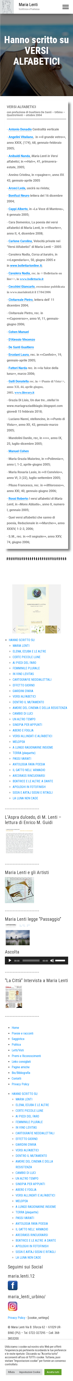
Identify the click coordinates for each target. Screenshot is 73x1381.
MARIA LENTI (21, 646)
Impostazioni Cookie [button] (29, 1372)
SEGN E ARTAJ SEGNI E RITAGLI (33, 792)
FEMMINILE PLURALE (26, 668)
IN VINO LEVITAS (23, 674)
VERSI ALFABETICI (24, 696)
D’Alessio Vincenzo (22, 339)
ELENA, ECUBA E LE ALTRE (29, 651)
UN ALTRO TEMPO (24, 719)
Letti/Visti (18, 1050)
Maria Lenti (28, 4)
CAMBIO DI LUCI (23, 713)
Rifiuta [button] (11, 1372)
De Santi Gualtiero (21, 347)
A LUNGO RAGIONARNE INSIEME (33, 747)
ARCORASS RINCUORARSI (29, 776)
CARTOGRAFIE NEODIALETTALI (32, 679)
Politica (16, 1044)
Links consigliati (21, 1061)
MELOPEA (19, 742)
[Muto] (52, 961)
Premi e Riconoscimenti (26, 1056)
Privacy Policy (20, 1084)
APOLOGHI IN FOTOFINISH (29, 787)
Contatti (16, 1078)
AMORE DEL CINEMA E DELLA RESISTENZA (40, 708)
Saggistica (18, 1039)
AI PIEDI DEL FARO (24, 663)
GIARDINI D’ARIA (23, 691)
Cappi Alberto (18, 209)
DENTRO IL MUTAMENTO (28, 702)
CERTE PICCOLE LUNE (26, 657)
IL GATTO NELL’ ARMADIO (29, 770)
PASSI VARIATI (22, 759)
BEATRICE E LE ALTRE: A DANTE (33, 781)
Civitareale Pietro (21, 300)
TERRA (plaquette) (24, 753)
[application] (36, 960)
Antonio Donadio (20, 129)
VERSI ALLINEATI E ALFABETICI (32, 736)
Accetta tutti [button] (53, 1372)
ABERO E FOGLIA (23, 730)
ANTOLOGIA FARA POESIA (29, 764)
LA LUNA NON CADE (25, 798)
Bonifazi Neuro (19, 195)
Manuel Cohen (19, 451)
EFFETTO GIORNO (24, 685)
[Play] (10, 961)
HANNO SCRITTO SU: (22, 640)
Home (15, 1028)
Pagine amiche (21, 1067)
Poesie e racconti (22, 1033)
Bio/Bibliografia (21, 1073)
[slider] (60, 960)
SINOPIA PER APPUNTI (27, 725)
